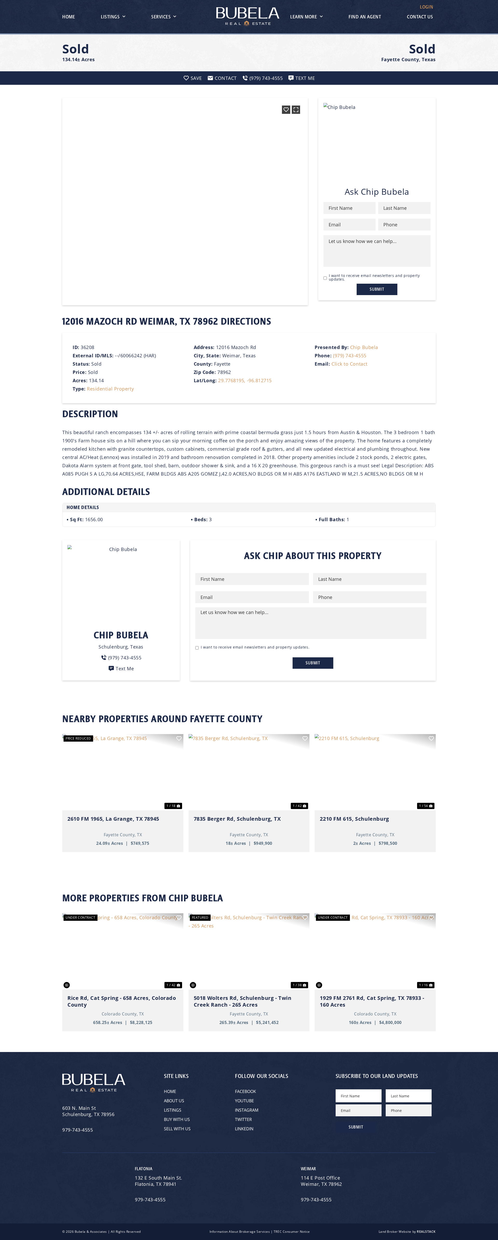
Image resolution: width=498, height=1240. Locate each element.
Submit (377, 289)
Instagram (246, 1110)
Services (161, 17)
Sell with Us (177, 1129)
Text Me (125, 668)
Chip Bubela (364, 347)
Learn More (303, 17)
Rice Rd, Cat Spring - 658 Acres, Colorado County (121, 1001)
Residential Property (110, 389)
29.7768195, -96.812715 (245, 380)
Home (68, 17)
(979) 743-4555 (349, 355)
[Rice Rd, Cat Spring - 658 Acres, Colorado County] (122, 951)
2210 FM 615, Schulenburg (354, 819)
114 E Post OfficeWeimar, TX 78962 (322, 1181)
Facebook (245, 1091)
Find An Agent (365, 17)
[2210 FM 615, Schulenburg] (375, 772)
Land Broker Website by (407, 1231)
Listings (110, 17)
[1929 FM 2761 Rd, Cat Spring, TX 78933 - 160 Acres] (375, 951)
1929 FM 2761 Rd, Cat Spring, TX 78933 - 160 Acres (372, 1001)
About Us (174, 1101)
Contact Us (420, 17)
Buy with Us (177, 1119)
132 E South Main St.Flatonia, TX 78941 (158, 1181)
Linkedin (244, 1129)
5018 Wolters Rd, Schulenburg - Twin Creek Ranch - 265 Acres (243, 1001)
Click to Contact (349, 364)
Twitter (243, 1119)
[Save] (286, 110)
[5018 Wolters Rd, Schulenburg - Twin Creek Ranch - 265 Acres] (249, 951)
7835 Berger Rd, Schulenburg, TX (237, 819)
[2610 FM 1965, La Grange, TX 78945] (122, 772)
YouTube (244, 1101)
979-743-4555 (77, 1130)
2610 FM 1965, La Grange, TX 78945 (113, 819)
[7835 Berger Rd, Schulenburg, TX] (249, 772)
